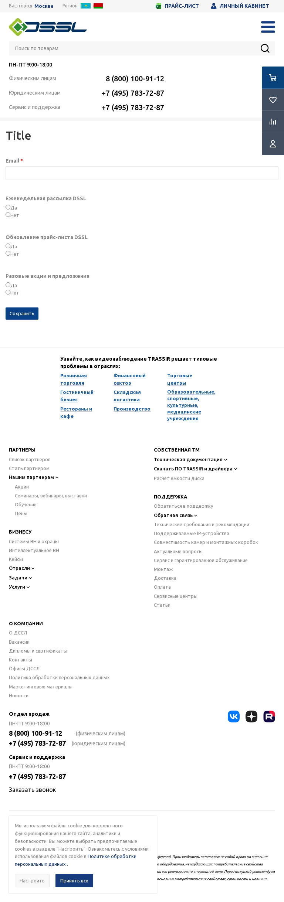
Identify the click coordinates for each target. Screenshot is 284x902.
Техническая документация (188, 459)
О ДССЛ (18, 632)
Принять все (74, 880)
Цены (21, 513)
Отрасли (19, 568)
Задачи (18, 577)
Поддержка (170, 496)
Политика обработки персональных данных (59, 677)
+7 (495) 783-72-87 (133, 93)
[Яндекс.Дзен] (251, 716)
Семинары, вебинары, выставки (51, 495)
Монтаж (163, 569)
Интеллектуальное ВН (34, 550)
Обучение (26, 504)
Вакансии (19, 641)
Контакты (20, 659)
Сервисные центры (175, 596)
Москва (44, 6)
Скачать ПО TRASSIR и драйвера (193, 468)
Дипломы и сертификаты (38, 650)
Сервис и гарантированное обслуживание (201, 560)
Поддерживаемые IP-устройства (191, 533)
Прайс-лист (182, 6)
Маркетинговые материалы (40, 686)
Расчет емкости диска (179, 478)
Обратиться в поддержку (183, 505)
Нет (14, 215)
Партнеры (22, 449)
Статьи (162, 604)
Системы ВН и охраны (34, 541)
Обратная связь (173, 515)
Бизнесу (20, 531)
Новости (18, 695)
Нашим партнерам (31, 477)
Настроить (32, 880)
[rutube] (269, 716)
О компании (26, 623)
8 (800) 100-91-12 (135, 78)
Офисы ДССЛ (24, 668)
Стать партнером (29, 468)
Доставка (165, 578)
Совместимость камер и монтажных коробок (206, 542)
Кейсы (16, 559)
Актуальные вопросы (178, 551)
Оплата (162, 586)
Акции (22, 486)
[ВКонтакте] (234, 716)
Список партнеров (30, 459)
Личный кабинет (244, 6)
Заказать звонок (32, 790)
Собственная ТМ (177, 449)
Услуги (17, 586)
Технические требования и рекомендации (201, 524)
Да (13, 207)
